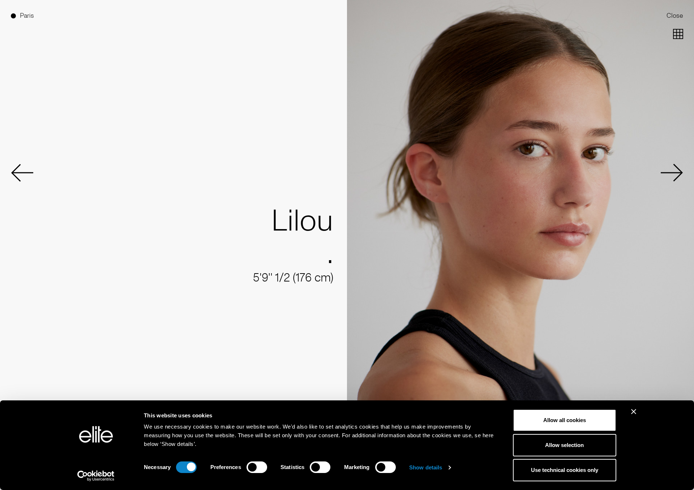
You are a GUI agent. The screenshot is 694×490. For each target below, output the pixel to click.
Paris (27, 15)
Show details (425, 467)
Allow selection (564, 445)
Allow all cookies (564, 420)
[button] (22, 173)
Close (675, 15)
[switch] (257, 467)
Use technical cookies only (564, 470)
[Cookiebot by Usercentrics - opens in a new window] (96, 475)
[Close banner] (633, 416)
